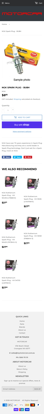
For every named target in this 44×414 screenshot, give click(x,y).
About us (22, 330)
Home (4, 24)
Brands (22, 327)
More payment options (22, 131)
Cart (40, 3)
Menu (7, 3)
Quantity (5, 105)
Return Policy (22, 369)
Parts (22, 324)
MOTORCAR (15, 400)
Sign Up (37, 389)
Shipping (17, 99)
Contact (22, 333)
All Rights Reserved (30, 400)
